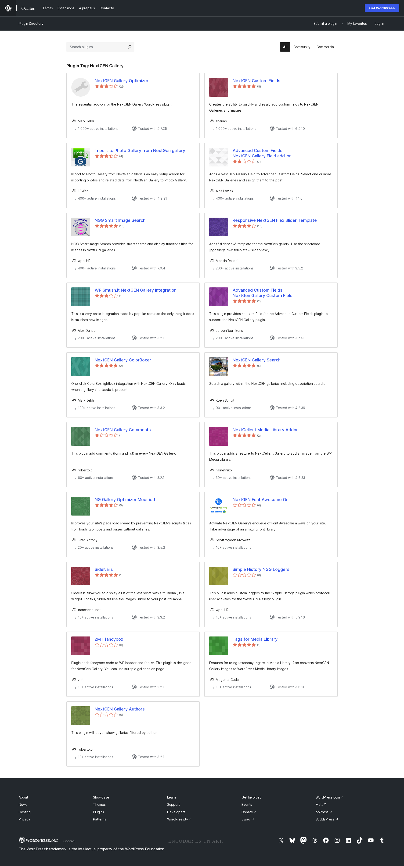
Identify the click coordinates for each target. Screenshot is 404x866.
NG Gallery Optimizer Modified (125, 499)
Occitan (69, 841)
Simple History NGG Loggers (261, 569)
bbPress (324, 812)
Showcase (101, 797)
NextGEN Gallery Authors (120, 709)
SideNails (104, 569)
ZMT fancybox (109, 639)
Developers (176, 812)
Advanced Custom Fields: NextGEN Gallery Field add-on (262, 153)
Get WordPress (382, 8)
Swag (248, 819)
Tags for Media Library (255, 639)
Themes (99, 804)
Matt (321, 804)
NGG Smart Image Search (120, 220)
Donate (249, 812)
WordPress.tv (179, 819)
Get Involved (252, 797)
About (23, 797)
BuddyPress (327, 819)
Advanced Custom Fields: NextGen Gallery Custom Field (262, 293)
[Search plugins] (129, 47)
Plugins (98, 812)
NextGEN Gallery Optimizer (121, 80)
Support (173, 804)
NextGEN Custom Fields (256, 80)
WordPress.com (330, 797)
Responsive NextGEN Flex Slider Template (275, 220)
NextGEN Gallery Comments (123, 429)
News (23, 804)
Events (247, 804)
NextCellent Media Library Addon (266, 429)
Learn (171, 797)
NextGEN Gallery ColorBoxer (123, 359)
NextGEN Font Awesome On (261, 499)
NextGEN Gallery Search (257, 359)
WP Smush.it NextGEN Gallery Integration (136, 290)
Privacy (24, 819)
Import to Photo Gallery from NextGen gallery (140, 150)
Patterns (99, 819)
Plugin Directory (31, 23)
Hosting (25, 812)
